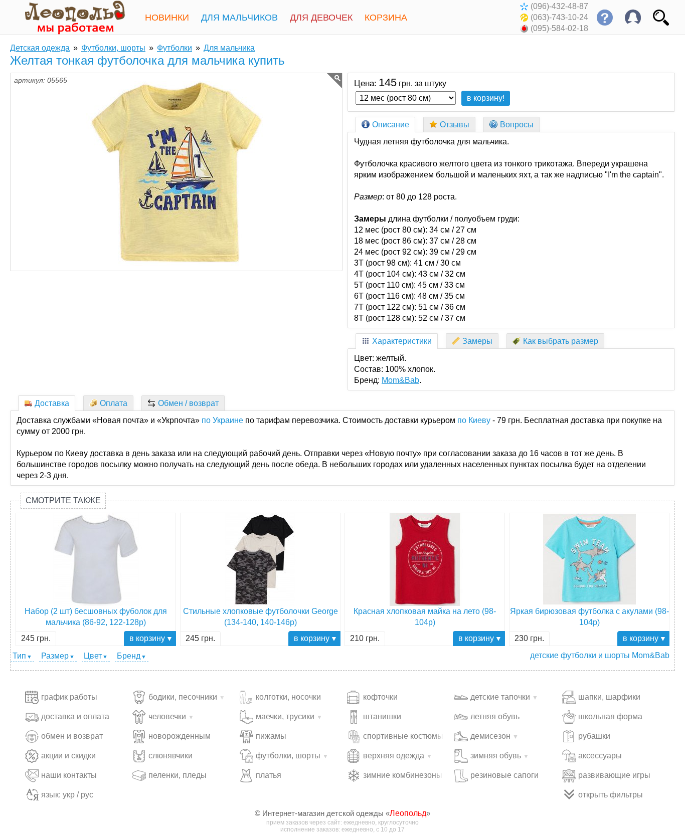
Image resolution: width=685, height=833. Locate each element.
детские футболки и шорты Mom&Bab (599, 655)
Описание (390, 124)
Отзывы (454, 124)
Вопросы (517, 124)
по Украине (222, 420)
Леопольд (408, 813)
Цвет (93, 656)
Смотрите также (63, 500)
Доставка (52, 403)
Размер (55, 656)
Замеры (477, 341)
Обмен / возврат (188, 403)
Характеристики (402, 341)
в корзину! (485, 98)
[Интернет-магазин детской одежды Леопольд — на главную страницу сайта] (67, 17)
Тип (19, 656)
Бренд (128, 656)
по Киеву (473, 420)
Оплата (113, 403)
